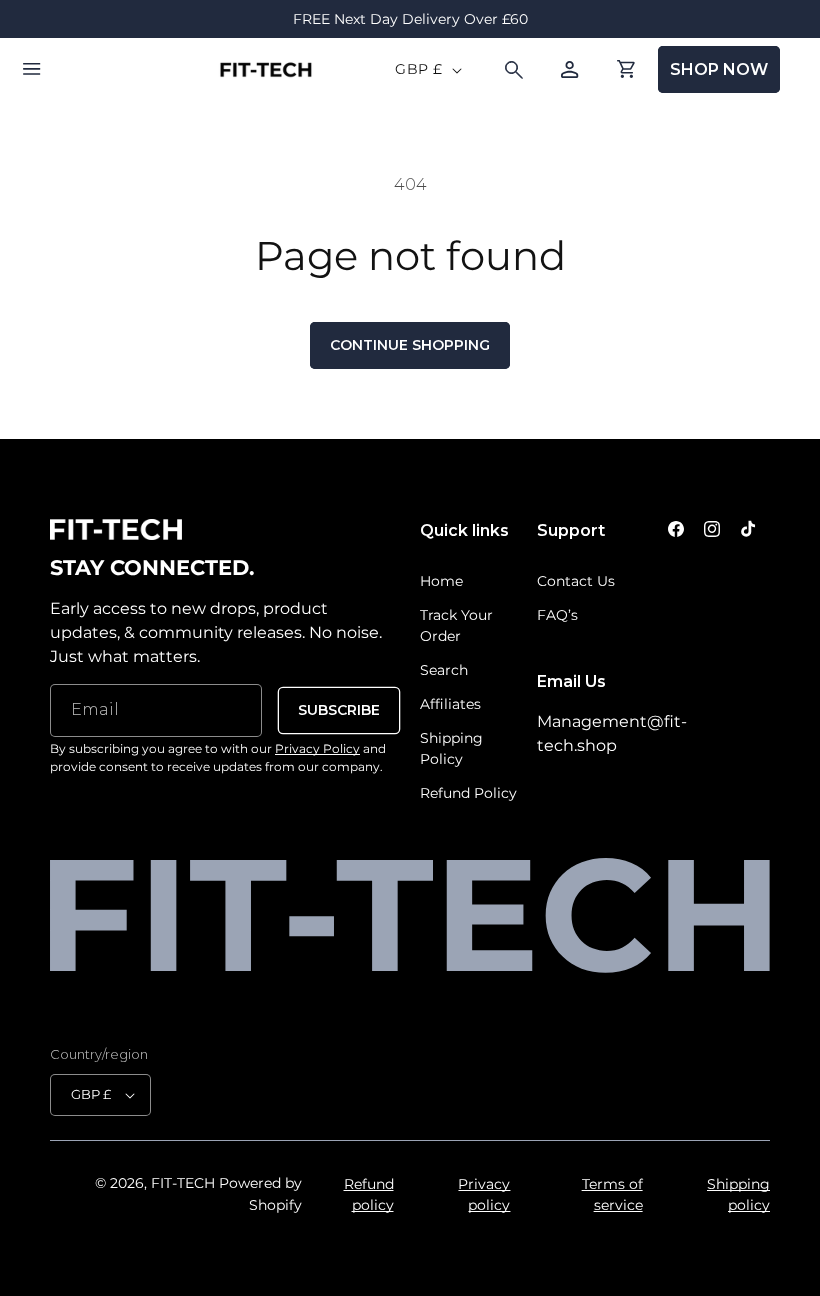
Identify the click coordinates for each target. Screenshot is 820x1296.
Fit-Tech (183, 1183)
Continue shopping (410, 345)
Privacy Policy (317, 748)
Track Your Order (456, 625)
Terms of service (612, 1194)
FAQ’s (557, 615)
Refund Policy (468, 793)
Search (444, 670)
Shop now (719, 69)
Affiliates (450, 704)
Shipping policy (738, 1194)
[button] (32, 70)
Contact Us (576, 581)
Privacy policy (484, 1194)
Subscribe (339, 710)
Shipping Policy (451, 748)
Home (441, 581)
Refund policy (368, 1194)
